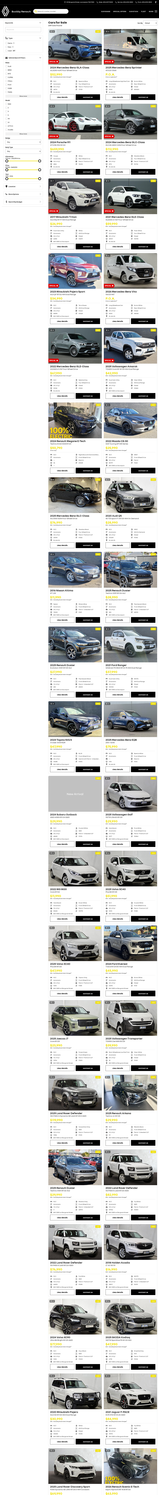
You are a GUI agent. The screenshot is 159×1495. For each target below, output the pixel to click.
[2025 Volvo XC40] (130, 868)
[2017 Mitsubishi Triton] (75, 196)
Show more (23, 96)
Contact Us (88, 97)
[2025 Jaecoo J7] (75, 1018)
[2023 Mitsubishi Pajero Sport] (75, 271)
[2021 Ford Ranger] (130, 644)
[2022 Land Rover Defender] (130, 1167)
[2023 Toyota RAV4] (75, 719)
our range (105, 11)
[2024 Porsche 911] (75, 121)
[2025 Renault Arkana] (130, 1092)
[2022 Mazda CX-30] (130, 420)
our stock (133, 11)
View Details (62, 97)
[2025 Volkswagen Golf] (130, 794)
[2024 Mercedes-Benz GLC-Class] (130, 121)
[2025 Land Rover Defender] (75, 1092)
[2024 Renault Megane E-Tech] (75, 420)
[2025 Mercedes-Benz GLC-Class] (75, 495)
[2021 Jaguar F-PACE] (130, 1391)
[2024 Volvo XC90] (75, 1317)
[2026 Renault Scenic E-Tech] (130, 1466)
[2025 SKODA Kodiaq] (130, 1317)
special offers (119, 11)
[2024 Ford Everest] (130, 943)
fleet (143, 11)
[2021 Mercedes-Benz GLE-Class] (130, 196)
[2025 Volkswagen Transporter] (130, 1018)
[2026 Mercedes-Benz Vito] (130, 271)
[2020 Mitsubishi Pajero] (75, 1391)
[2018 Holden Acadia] (130, 1242)
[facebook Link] (155, 2)
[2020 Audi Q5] (130, 495)
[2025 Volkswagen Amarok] (130, 345)
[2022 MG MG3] (75, 868)
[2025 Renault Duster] (130, 570)
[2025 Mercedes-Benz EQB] (130, 719)
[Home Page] (5, 11)
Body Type (9, 147)
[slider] (6, 161)
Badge (7, 138)
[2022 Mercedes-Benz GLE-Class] (75, 345)
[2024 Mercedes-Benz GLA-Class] (75, 47)
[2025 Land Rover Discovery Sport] (75, 1466)
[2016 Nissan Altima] (75, 570)
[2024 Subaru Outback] (75, 794)
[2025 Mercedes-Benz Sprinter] (130, 47)
